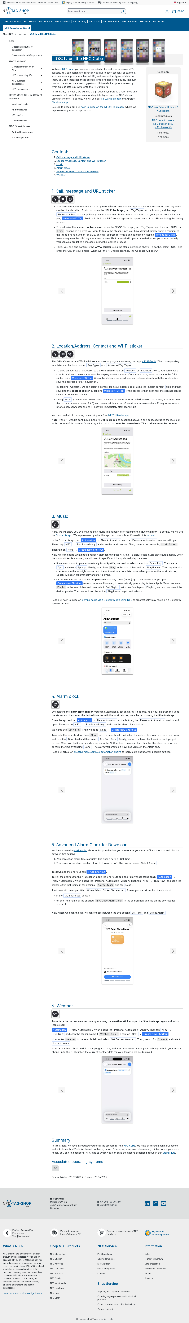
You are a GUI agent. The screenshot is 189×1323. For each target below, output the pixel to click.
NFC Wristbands (58, 1283)
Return (148, 1254)
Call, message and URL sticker (73, 157)
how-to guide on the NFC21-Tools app (102, 106)
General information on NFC (23, 68)
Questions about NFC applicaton (22, 48)
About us (149, 1278)
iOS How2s (17, 115)
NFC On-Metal (57, 1268)
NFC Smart (55, 1298)
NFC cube (68, 69)
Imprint (148, 1273)
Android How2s (19, 109)
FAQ (11, 41)
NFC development (21, 89)
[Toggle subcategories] (41, 68)
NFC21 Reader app (118, 415)
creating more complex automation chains (97, 751)
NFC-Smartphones (19, 126)
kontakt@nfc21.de (108, 1205)
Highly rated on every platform (80, 2)
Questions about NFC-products (27, 55)
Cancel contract (105, 1309)
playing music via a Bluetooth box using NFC (107, 599)
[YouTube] (163, 1203)
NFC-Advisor (103, 1263)
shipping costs (106, 1319)
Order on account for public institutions (116, 1304)
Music (59, 164)
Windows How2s (20, 104)
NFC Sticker (56, 1259)
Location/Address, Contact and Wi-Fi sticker (81, 160)
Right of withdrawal (154, 1259)
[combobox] (93, 11)
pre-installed (80, 850)
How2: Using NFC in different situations (25, 96)
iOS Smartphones (20, 137)
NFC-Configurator (106, 1268)
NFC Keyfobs (56, 1263)
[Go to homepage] (16, 10)
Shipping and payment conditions (113, 1291)
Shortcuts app (60, 102)
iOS (55, 1168)
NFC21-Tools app (111, 98)
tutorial (150, 535)
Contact (101, 1273)
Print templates (104, 1254)
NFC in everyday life (22, 75)
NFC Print (54, 1293)
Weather (61, 175)
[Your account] (167, 11)
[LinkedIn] (148, 1203)
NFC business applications (18, 82)
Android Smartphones (22, 132)
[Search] (122, 11)
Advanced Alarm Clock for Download (77, 171)
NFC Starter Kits (57, 1254)
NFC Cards (55, 1278)
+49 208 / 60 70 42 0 (110, 1202)
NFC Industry (56, 1273)
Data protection (152, 1263)
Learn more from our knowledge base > (22, 1293)
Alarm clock (63, 167)
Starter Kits (169, 1152)
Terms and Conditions (155, 1268)
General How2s (19, 120)
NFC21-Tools (149, 361)
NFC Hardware (57, 1288)
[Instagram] (155, 1203)
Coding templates (106, 1259)
